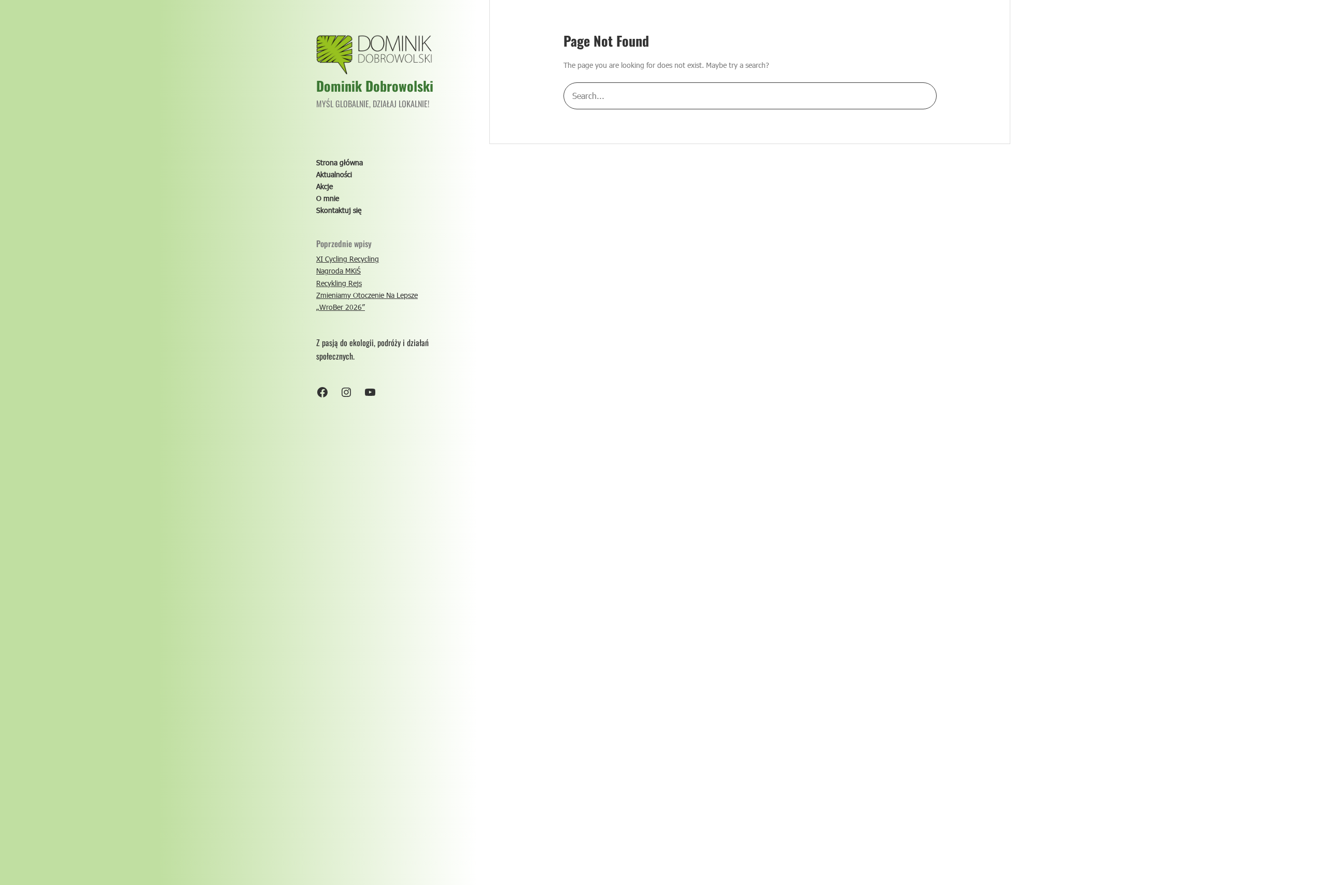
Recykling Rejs (339, 283)
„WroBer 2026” (340, 307)
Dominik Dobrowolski (374, 86)
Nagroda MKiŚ (338, 271)
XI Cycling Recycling (347, 259)
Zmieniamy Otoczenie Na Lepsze (367, 295)
